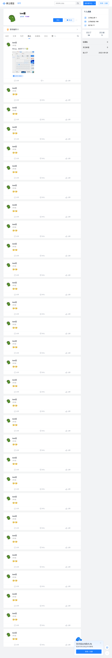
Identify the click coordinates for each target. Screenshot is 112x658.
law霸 (14, 42)
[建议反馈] (107, 647)
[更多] (107, 653)
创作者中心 (88, 3)
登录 (104, 3)
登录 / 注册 (89, 651)
